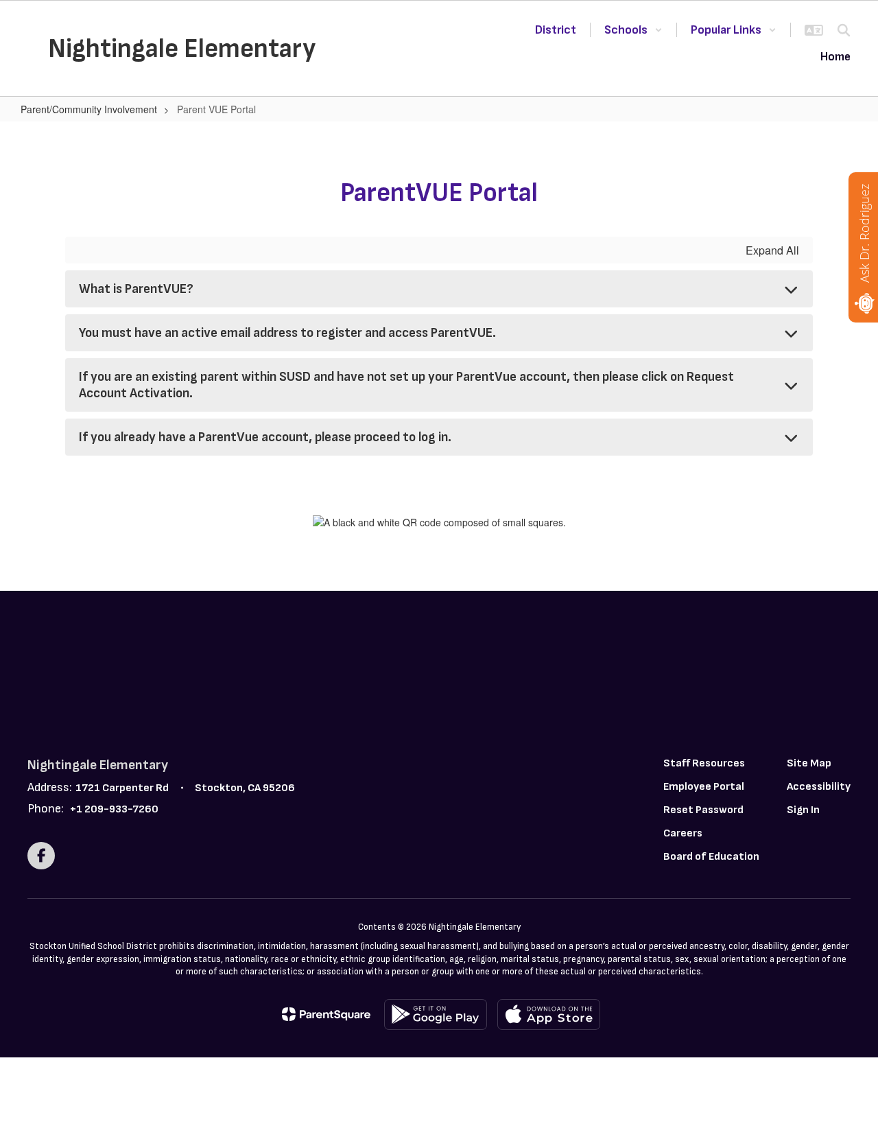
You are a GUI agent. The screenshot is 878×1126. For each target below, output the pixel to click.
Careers (682, 833)
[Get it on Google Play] (435, 1014)
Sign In (803, 810)
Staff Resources (704, 763)
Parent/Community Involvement (89, 109)
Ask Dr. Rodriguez (864, 233)
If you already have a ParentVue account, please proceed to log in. (265, 437)
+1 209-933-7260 (114, 809)
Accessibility (819, 786)
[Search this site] (844, 30)
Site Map (809, 763)
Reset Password (703, 810)
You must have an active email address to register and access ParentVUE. (287, 333)
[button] (633, 30)
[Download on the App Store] (548, 1014)
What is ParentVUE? (136, 289)
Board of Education (711, 856)
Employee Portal (703, 786)
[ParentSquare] (326, 1014)
